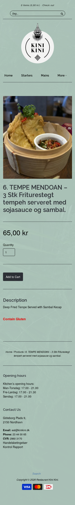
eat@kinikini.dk (21, 430)
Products (19, 351)
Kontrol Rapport (13, 447)
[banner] (37, 43)
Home (8, 75)
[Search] (62, 13)
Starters (26, 75)
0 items (30, 5)
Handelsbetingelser (15, 443)
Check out (48, 5)
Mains (45, 75)
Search (36, 473)
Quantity (8, 245)
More (61, 75)
